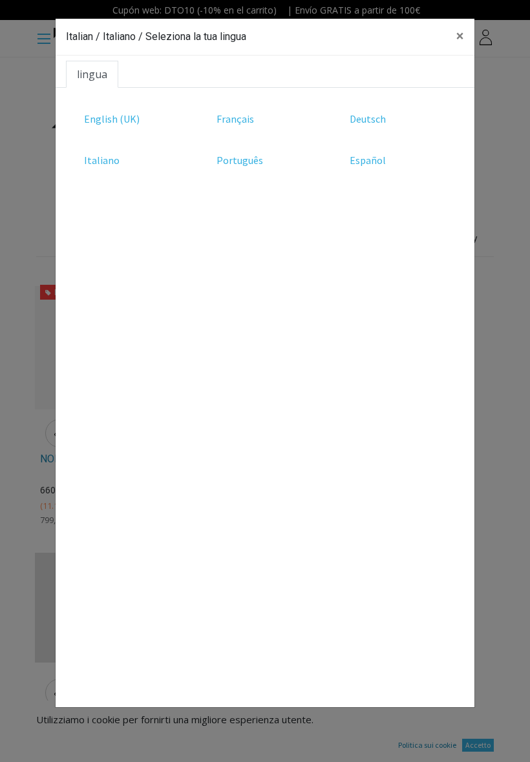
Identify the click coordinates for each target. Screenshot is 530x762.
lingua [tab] (92, 74)
